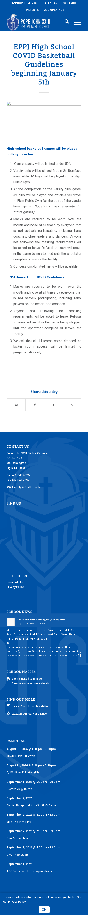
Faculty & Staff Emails (26, 487)
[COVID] (44, 121)
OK (44, 909)
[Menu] (75, 22)
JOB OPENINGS (54, 9)
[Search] (64, 22)
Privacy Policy (15, 587)
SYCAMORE (70, 3)
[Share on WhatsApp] (72, 405)
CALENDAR (49, 3)
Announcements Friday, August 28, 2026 (41, 619)
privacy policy (17, 901)
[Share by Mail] (16, 405)
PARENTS (32, 9)
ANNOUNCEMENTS (24, 3)
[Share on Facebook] (35, 405)
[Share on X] (53, 405)
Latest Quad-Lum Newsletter (30, 706)
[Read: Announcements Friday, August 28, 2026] (11, 622)
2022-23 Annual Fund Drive (29, 713)
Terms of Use (15, 582)
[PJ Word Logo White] (36, 22)
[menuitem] (24, 3)
